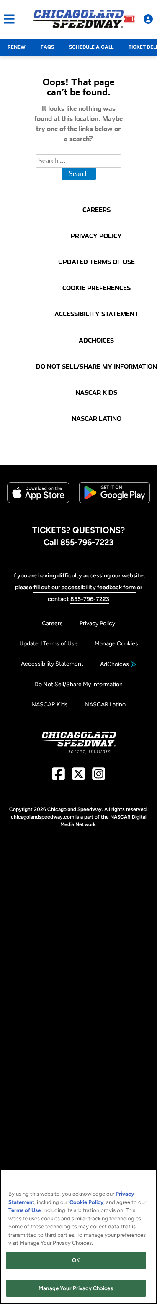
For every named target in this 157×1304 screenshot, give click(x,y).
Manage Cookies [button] (116, 643)
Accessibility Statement (52, 663)
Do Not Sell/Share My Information (78, 684)
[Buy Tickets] (129, 19)
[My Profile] (148, 19)
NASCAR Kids (49, 704)
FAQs (47, 47)
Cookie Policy (86, 1202)
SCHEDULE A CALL (91, 47)
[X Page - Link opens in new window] (78, 777)
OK (76, 1260)
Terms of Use (24, 1210)
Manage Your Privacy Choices (76, 1288)
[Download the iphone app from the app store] (38, 501)
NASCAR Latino (105, 704)
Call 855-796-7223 (78, 542)
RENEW (17, 47)
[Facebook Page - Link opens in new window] (58, 777)
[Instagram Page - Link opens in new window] (98, 777)
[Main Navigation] (7, 19)
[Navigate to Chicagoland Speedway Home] (78, 18)
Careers (52, 623)
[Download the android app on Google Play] (114, 509)
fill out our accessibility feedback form (84, 587)
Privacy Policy (97, 623)
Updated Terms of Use (48, 643)
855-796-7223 (89, 599)
